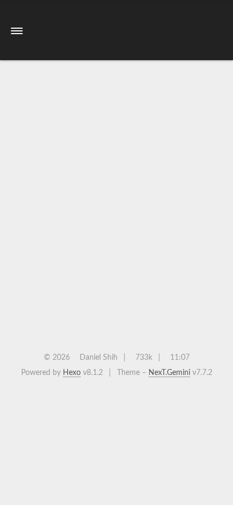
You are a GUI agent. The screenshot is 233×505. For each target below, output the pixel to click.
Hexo (72, 373)
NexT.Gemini (169, 373)
